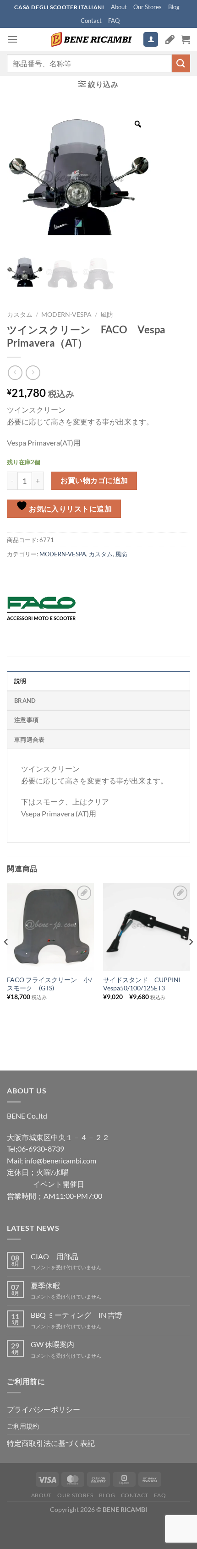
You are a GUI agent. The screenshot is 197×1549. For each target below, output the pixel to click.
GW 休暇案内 (52, 1344)
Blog (174, 7)
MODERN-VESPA (66, 314)
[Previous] (6, 960)
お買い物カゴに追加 (94, 480)
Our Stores (147, 7)
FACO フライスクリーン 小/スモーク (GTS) (49, 984)
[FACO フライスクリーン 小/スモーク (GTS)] (50, 926)
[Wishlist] (170, 39)
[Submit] (181, 63)
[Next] (190, 960)
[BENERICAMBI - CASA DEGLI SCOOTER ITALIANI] (90, 39)
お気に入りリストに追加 (69, 509)
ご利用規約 (23, 1426)
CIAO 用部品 (54, 1256)
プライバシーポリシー (43, 1409)
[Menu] (12, 39)
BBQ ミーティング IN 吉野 (76, 1314)
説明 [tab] (20, 681)
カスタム (20, 314)
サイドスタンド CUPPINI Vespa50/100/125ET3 (142, 984)
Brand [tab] (25, 700)
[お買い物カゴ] (185, 39)
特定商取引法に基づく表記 (51, 1443)
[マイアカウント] (150, 39)
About (119, 7)
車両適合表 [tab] (29, 739)
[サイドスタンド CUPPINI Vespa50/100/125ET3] (146, 926)
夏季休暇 (45, 1285)
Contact (91, 20)
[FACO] (41, 608)
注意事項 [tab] (26, 719)
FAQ (114, 20)
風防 (106, 314)
